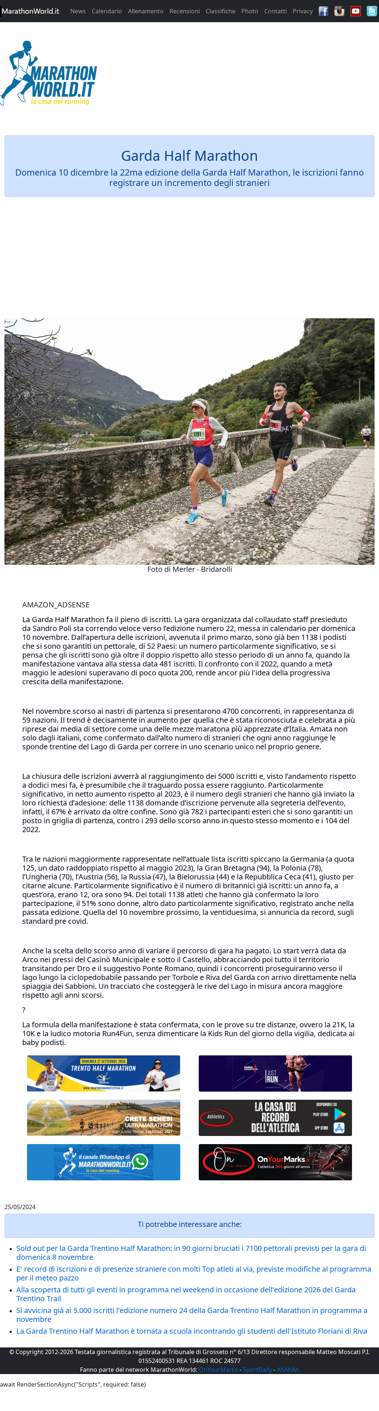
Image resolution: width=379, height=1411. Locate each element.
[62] (275, 1073)
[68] (275, 1162)
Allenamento (146, 11)
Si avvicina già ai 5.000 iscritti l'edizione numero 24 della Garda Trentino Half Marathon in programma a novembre (192, 1314)
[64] (275, 1118)
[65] (103, 1162)
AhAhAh (288, 1370)
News (78, 11)
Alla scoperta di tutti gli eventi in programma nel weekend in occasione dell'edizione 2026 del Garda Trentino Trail (186, 1294)
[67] (103, 1117)
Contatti (275, 11)
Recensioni (185, 11)
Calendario (107, 11)
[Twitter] (372, 10)
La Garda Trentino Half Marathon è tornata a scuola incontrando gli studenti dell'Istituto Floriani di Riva (191, 1331)
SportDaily (257, 1370)
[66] (103, 1073)
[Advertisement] (237, 75)
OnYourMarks (218, 1370)
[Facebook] (323, 10)
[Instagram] (339, 10)
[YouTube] (356, 10)
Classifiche (220, 11)
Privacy (303, 11)
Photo (249, 11)
